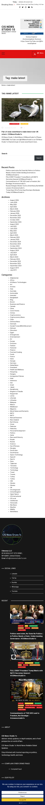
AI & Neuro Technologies (18, 282)
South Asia (13, 450)
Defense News (15, 321)
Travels (12, 474)
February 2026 (15, 211)
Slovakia (13, 448)
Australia (13, 291)
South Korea (14, 452)
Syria (12, 461)
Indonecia (13, 380)
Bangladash (14, 297)
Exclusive (25, 123)
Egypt (12, 332)
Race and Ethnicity (16, 437)
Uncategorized (15, 490)
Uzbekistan (14, 500)
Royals (12, 439)
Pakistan (13, 426)
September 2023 (15, 266)
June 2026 (13, 202)
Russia (12, 442)
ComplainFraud (16, 769)
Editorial (13, 328)
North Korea (14, 422)
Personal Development (17, 431)
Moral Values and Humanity (19, 411)
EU (11, 339)
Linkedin (14, 574)
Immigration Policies (17, 376)
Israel (12, 385)
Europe (12, 341)
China (12, 308)
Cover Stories (15, 123)
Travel (12, 472)
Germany (13, 363)
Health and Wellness (17, 369)
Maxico (12, 404)
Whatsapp (15, 587)
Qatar (12, 435)
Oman (12, 424)
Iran (11, 383)
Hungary (13, 374)
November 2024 (15, 244)
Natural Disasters (16, 418)
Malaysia (13, 402)
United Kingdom (15, 492)
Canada (12, 306)
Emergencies (14, 335)
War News (13, 505)
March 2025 (14, 235)
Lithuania (13, 400)
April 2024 (13, 255)
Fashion (12, 345)
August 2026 (14, 200)
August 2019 (14, 268)
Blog (11, 300)
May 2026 (13, 204)
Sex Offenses (14, 446)
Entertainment (15, 337)
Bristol (12, 302)
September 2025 (15, 222)
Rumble (14, 582)
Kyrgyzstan (14, 393)
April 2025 (13, 233)
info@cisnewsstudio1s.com (16, 558)
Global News (14, 365)
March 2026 (14, 209)
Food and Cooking (16, 352)
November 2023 (15, 263)
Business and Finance (17, 304)
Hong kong (13, 372)
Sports (12, 459)
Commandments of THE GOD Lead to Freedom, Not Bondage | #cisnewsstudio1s (24, 715)
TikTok (14, 578)
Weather (13, 507)
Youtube (14, 591)
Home (4, 85)
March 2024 (14, 257)
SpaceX (12, 457)
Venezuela (13, 503)
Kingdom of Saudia (16, 391)
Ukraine (12, 483)
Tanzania (13, 466)
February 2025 (15, 237)
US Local (13, 498)
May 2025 (13, 231)
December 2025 (15, 215)
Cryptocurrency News (17, 317)
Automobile (14, 293)
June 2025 (13, 228)
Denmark (13, 324)
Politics (12, 433)
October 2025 (14, 220)
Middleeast (14, 407)
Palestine (13, 428)
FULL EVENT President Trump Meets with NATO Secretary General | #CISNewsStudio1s (26, 673)
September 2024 (15, 248)
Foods (12, 354)
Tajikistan (13, 463)
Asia (11, 289)
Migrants (13, 409)
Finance (12, 350)
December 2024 (15, 242)
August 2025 (14, 224)
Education (13, 330)
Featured (13, 348)
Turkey (12, 476)
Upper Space (14, 494)
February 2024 (15, 259)
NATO (12, 413)
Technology (14, 468)
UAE (11, 481)
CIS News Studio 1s (8, 28)
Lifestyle (13, 398)
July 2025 (13, 226)
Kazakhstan (14, 389)
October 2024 (14, 246)
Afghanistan (14, 278)
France (12, 356)
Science (13, 444)
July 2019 (13, 270)
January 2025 (14, 239)
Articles (12, 287)
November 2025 (15, 218)
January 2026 (14, 213)
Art (11, 284)
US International (15, 496)
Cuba (12, 319)
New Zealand (14, 420)
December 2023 (15, 261)
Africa (12, 280)
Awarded (13, 295)
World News (14, 511)
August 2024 (14, 250)
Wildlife (12, 509)
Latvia (12, 396)
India (11, 378)
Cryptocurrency (15, 315)
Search (4, 154)
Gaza (12, 359)
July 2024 (13, 252)
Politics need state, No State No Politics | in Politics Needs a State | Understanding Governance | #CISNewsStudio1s (23, 173)
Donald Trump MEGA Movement (21, 326)
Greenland (13, 367)
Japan (12, 387)
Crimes (12, 313)
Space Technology (16, 455)
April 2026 (13, 207)
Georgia (12, 361)
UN (11, 487)
